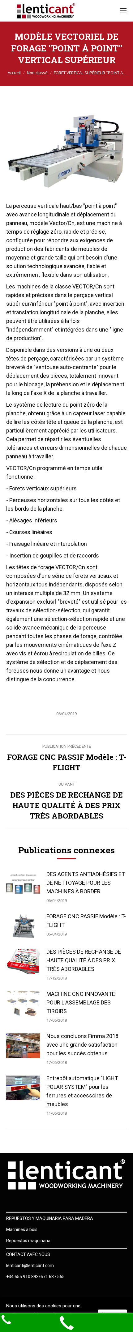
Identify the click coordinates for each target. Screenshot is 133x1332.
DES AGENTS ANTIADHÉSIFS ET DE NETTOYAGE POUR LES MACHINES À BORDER (85, 883)
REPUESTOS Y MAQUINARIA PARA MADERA (49, 1218)
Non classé (37, 72)
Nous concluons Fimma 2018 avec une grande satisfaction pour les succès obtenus (82, 1044)
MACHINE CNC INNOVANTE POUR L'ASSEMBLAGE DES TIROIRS (80, 1002)
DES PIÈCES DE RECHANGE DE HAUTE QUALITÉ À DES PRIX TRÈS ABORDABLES (83, 960)
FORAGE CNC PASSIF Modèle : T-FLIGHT (86, 920)
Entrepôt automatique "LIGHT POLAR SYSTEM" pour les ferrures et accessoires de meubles (82, 1091)
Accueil (14, 72)
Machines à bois (21, 1229)
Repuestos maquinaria (28, 1240)
